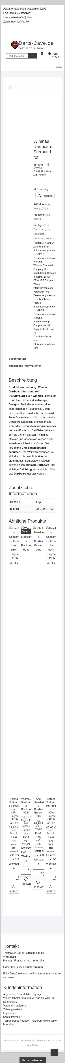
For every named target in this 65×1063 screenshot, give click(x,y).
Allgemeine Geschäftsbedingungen (23, 994)
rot (48, 229)
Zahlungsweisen (12, 1009)
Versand (42, 174)
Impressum (9, 1013)
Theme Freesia (43, 1040)
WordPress (32, 1045)
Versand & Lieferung (15, 1005)
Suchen (32, 56)
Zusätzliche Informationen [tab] (25, 366)
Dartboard (39, 229)
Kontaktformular (12, 1017)
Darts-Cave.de (36, 43)
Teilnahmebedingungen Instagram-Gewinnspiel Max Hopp (30, 1022)
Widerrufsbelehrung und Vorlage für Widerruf (29, 998)
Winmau (50, 238)
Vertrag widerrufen (32, 1060)
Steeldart (38, 233)
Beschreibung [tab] (17, 359)
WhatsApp (9, 956)
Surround (38, 238)
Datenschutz (10, 1001)
